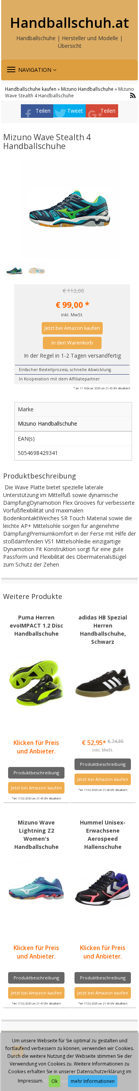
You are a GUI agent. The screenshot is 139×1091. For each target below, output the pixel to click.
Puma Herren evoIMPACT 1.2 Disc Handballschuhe (36, 625)
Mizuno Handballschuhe (87, 89)
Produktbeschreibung (36, 772)
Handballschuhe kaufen (30, 89)
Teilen (43, 110)
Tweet (75, 110)
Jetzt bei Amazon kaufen (72, 328)
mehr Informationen (93, 1081)
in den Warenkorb (72, 342)
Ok (54, 1081)
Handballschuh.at (69, 23)
